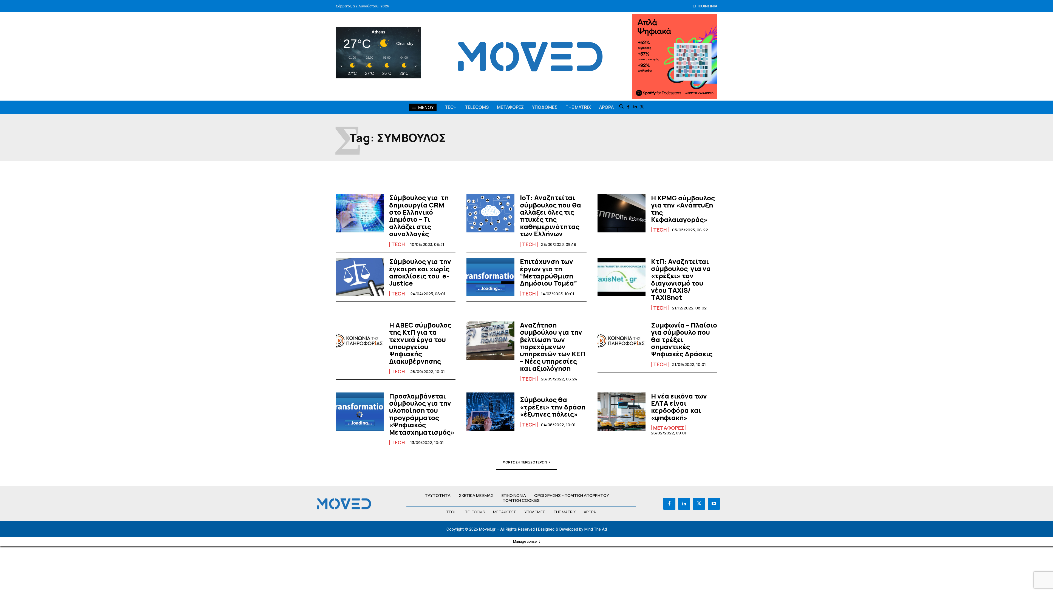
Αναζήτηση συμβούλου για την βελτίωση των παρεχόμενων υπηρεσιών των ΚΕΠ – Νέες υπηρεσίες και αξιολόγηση (552, 346)
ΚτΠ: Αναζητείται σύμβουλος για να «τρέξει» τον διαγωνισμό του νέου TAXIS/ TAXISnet (681, 279)
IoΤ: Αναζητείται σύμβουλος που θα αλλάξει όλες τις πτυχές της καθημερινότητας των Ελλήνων (550, 215)
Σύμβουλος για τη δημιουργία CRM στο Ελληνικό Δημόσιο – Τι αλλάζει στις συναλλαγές (419, 215)
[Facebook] (628, 107)
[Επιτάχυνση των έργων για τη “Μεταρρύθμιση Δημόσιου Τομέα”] (490, 277)
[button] (621, 107)
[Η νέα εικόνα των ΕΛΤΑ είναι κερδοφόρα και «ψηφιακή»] (622, 411)
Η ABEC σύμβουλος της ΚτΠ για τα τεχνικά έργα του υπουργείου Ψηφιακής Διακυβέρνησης (420, 343)
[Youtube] (714, 504)
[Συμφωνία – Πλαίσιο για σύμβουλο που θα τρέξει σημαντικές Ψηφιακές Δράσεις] (622, 340)
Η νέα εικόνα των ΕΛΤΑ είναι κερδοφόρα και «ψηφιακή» (679, 406)
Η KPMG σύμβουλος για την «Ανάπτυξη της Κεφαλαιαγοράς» (683, 208)
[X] (642, 107)
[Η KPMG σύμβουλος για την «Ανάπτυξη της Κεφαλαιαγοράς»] (622, 213)
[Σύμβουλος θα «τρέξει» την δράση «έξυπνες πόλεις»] (490, 411)
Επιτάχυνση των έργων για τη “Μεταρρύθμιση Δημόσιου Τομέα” (548, 272)
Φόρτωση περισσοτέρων (525, 462)
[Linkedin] (635, 107)
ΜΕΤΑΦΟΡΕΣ (668, 427)
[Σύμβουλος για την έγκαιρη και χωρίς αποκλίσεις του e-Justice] (360, 277)
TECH (398, 244)
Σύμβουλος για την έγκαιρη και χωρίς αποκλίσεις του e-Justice (420, 272)
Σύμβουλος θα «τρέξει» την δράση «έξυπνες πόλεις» (552, 407)
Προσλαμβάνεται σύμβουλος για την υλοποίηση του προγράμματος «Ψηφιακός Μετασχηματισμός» (421, 414)
